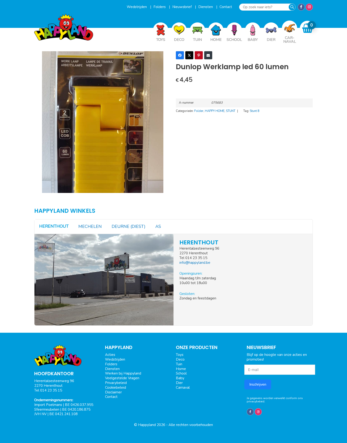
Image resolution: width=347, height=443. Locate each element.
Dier (179, 382)
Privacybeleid (116, 382)
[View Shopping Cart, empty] (307, 28)
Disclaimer (113, 392)
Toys (179, 354)
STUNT (230, 111)
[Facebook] (180, 55)
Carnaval (183, 387)
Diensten (206, 6)
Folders (160, 6)
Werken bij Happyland (123, 373)
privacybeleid (255, 401)
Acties (110, 354)
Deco (180, 359)
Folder (198, 111)
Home (181, 368)
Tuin (179, 364)
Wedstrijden (137, 6)
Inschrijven (257, 384)
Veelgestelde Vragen (122, 378)
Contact (226, 6)
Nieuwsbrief (182, 6)
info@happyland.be (194, 262)
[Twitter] (189, 55)
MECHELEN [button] (90, 226)
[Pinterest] (199, 55)
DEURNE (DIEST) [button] (128, 226)
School (181, 373)
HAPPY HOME (214, 111)
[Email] (208, 55)
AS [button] (158, 226)
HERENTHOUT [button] (54, 226)
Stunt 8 (254, 111)
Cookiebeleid (115, 387)
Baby (180, 378)
